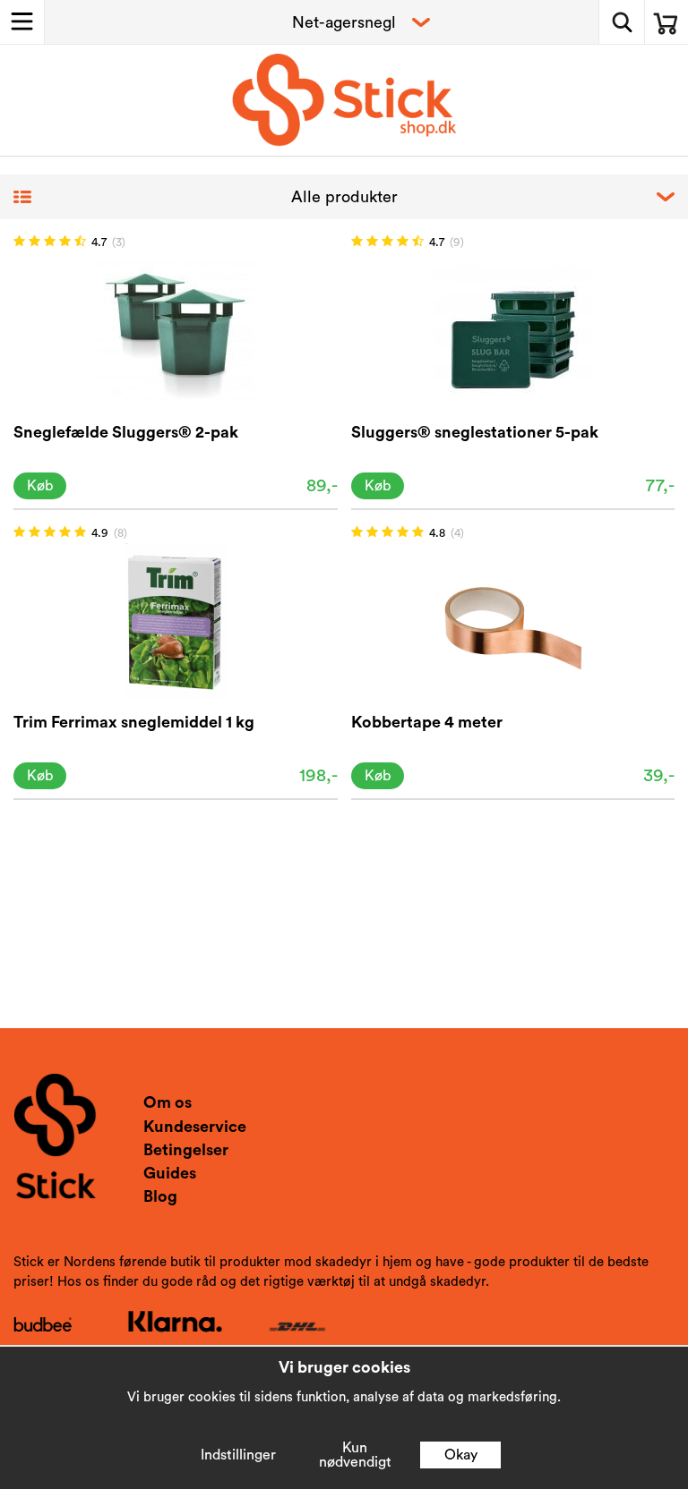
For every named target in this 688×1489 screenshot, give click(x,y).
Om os (167, 1102)
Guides (169, 1173)
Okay (460, 1455)
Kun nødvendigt (355, 1455)
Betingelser (185, 1150)
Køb (40, 486)
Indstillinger (238, 1455)
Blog (160, 1196)
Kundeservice (194, 1127)
